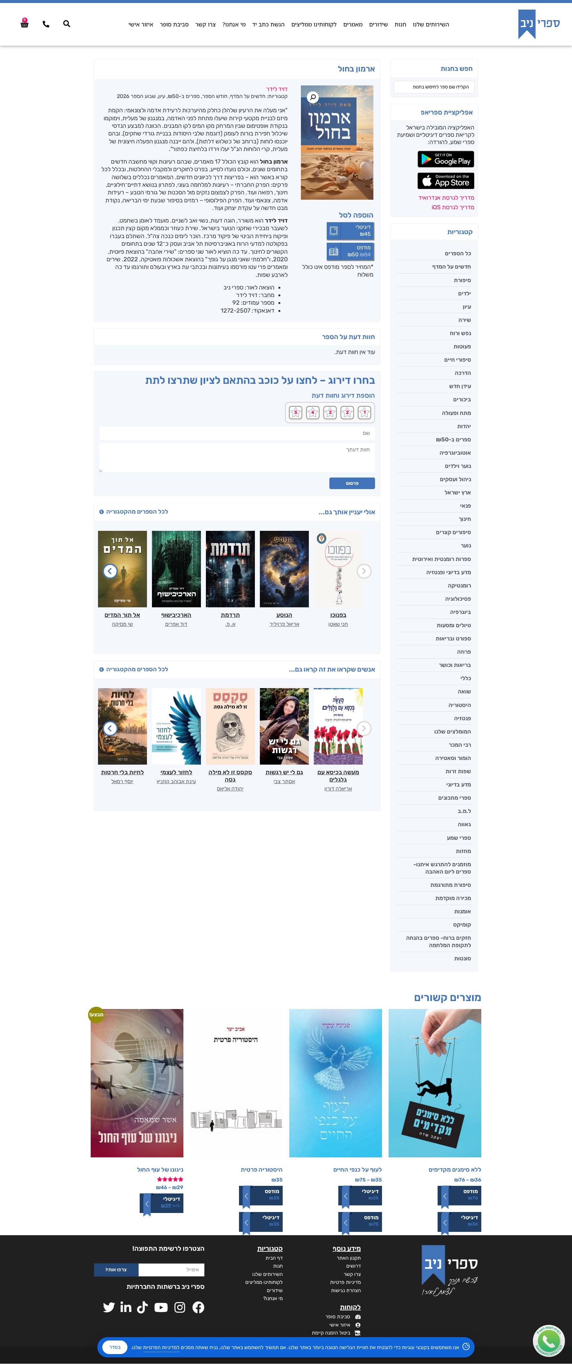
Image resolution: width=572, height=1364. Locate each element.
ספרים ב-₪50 (453, 439)
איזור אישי (140, 24)
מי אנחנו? (234, 24)
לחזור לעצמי (176, 772)
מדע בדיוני (458, 784)
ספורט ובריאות (453, 638)
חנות (400, 24)
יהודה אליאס (230, 788)
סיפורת (462, 280)
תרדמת (230, 615)
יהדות (464, 426)
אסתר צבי (284, 781)
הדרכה (463, 373)
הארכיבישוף (176, 615)
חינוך (465, 519)
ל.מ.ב (464, 811)
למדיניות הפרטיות (161, 1347)
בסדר (114, 1347)
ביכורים (462, 399)
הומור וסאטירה (453, 758)
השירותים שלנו (431, 24)
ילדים (464, 293)
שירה (464, 320)
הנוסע (284, 615)
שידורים (378, 24)
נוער (466, 545)
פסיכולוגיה (458, 598)
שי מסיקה (122, 624)
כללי (465, 678)
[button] (313, 97)
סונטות (462, 958)
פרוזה (464, 651)
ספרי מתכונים (454, 797)
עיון (467, 306)
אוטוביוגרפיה (455, 452)
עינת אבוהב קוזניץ (176, 781)
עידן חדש (460, 386)
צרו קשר (205, 24)
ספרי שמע (459, 837)
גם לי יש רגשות (284, 772)
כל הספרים (458, 253)
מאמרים (352, 24)
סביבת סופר (174, 24)
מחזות (463, 851)
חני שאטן (338, 624)
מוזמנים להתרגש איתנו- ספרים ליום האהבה (442, 868)
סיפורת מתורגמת (450, 885)
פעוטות (462, 346)
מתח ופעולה (456, 413)
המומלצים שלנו (452, 731)
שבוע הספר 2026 (136, 96)
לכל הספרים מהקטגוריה (137, 511)
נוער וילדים (458, 466)
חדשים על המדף (451, 266)
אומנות (462, 911)
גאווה (464, 824)
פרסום (352, 483)
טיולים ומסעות (454, 625)
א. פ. (230, 624)
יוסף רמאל (122, 781)
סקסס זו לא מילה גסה (230, 776)
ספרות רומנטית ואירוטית (441, 559)
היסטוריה (460, 705)
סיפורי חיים (457, 359)
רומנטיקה (459, 585)
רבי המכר (460, 744)
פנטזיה (462, 718)
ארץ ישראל (458, 492)
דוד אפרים (176, 624)
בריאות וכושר (455, 665)
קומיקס (462, 924)
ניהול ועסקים (455, 479)
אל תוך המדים (122, 615)
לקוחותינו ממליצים (314, 24)
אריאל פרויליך (284, 624)
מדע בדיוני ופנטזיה (448, 572)
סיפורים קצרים (453, 532)
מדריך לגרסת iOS (453, 207)
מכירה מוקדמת (453, 898)
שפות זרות (458, 771)
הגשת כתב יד (268, 24)
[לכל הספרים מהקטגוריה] (101, 512)
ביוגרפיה (460, 612)
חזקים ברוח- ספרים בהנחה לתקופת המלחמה (438, 941)
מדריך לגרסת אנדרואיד (446, 197)
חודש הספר (214, 96)
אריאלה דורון (338, 788)
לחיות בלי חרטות (122, 772)
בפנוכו (338, 615)
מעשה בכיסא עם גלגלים (338, 776)
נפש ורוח (460, 333)
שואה (464, 691)
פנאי (465, 505)
